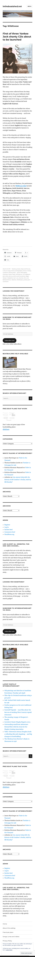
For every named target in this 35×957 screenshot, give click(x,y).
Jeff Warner (19, 274)
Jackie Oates (11, 274)
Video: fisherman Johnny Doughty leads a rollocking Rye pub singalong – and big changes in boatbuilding (18, 734)
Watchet (14, 279)
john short (5, 276)
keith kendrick (21, 276)
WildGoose (20, 279)
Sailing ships (12, 272)
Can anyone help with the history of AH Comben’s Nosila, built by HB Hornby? (17, 479)
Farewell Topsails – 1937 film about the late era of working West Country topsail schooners (18, 712)
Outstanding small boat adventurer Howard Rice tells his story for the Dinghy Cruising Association (16, 727)
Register (7, 525)
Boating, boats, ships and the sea (21, 269)
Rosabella (10, 278)
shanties (21, 278)
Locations (5, 272)
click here (6, 429)
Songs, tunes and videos (11, 936)
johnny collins (13, 276)
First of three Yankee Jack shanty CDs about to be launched (17, 36)
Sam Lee (15, 278)
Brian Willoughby (22, 272)
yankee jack (26, 279)
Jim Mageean (26, 274)
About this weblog (9, 928)
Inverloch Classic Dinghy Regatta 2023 (17, 722)
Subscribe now (9, 340)
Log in (6, 527)
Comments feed (9, 532)
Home (5, 924)
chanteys (5, 274)
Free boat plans (8, 932)
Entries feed (8, 529)
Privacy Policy (7, 941)
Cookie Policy (9, 950)
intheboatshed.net (12, 6)
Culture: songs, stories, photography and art (15, 270)
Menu (29, 6)
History (29, 270)
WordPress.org (9, 534)
